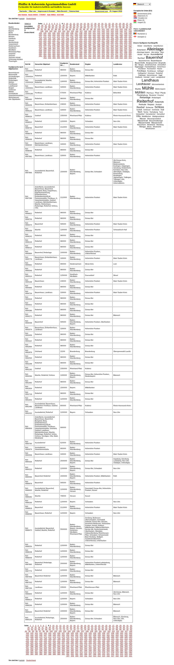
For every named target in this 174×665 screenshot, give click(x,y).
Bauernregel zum (101, 11)
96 (84, 29)
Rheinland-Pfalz (15, 52)
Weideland (151, 125)
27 (127, 24)
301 (58, 48)
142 (99, 33)
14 (81, 24)
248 (103, 43)
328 (85, 50)
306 (81, 48)
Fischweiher (151, 69)
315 (121, 48)
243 (81, 43)
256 (45, 45)
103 (112, 29)
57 (42, 27)
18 (95, 24)
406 (63, 58)
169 (126, 35)
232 (126, 41)
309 (94, 48)
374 (103, 54)
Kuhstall (147, 77)
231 (121, 41)
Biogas (141, 65)
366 (67, 54)
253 (126, 43)
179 (76, 37)
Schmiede (155, 110)
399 (121, 56)
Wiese (149, 127)
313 (112, 48)
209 (117, 39)
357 (121, 52)
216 (54, 41)
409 (76, 58)
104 (117, 29)
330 (94, 50)
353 (103, 52)
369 (81, 54)
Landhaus (150, 80)
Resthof (141, 107)
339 (40, 52)
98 (91, 29)
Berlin (11, 33)
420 (126, 58)
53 (123, 25)
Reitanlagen (156, 98)
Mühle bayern (160, 89)
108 (42, 31)
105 (121, 29)
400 (126, 56)
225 (94, 41)
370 (85, 54)
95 (80, 29)
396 (108, 56)
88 (56, 29)
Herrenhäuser (152, 75)
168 (121, 35)
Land (153, 77)
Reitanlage (145, 97)
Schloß (139, 110)
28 (130, 24)
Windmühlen (150, 129)
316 (126, 48)
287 (90, 46)
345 (67, 52)
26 (123, 24)
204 (94, 39)
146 (117, 33)
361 (45, 54)
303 (67, 48)
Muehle (138, 89)
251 (117, 43)
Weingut (142, 127)
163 (99, 35)
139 (85, 33)
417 (112, 58)
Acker (139, 46)
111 (55, 31)
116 (77, 31)
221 (76, 41)
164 (103, 35)
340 (45, 52)
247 (99, 43)
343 (58, 52)
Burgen (11, 88)
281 (63, 46)
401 (130, 56)
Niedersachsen (14, 46)
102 (108, 29)
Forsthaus (141, 71)
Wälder (11, 92)
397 (112, 56)
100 (99, 29)
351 (94, 52)
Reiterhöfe (159, 102)
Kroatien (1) (142, 18)
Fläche (159, 69)
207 (108, 39)
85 (45, 29)
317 (130, 48)
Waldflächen (146, 116)
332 (103, 50)
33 (53, 25)
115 (72, 31)
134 (63, 33)
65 (70, 27)
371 (90, 54)
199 (72, 39)
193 (45, 39)
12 (74, 24)
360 (40, 54)
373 (99, 54)
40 (77, 25)
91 (66, 29)
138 (81, 33)
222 (81, 41)
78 (116, 27)
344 (63, 52)
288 (94, 46)
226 (99, 41)
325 (72, 50)
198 (67, 39)
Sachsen (12, 56)
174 (54, 37)
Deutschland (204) (143, 14)
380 (130, 54)
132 (54, 33)
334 (112, 50)
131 (49, 33)
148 (126, 33)
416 (108, 58)
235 (45, 43)
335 (117, 50)
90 (63, 29)
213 (40, 41)
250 (112, 43)
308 (90, 48)
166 (112, 35)
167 (117, 35)
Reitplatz (150, 105)
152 (49, 35)
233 (130, 41)
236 (49, 43)
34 (56, 25)
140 (90, 33)
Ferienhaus (161, 67)
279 (54, 46)
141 (94, 33)
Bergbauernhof (151, 63)
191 (130, 37)
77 (113, 27)
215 (49, 41)
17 (91, 24)
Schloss (159, 107)
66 (74, 27)
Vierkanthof (140, 114)
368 (76, 54)
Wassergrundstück (154, 119)
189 (121, 37)
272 (117, 45)
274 (126, 45)
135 (67, 33)
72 (95, 27)
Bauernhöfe (140, 63)
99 (94, 29)
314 (117, 48)
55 (130, 25)
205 (99, 39)
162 (94, 35)
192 (40, 39)
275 (130, 45)
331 (99, 50)
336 (121, 50)
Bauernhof (154, 57)
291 (108, 46)
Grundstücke (13, 94)
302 (63, 48)
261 (67, 45)
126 (121, 31)
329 (90, 50)
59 (49, 27)
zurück (21, 19)
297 (40, 48)
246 (94, 43)
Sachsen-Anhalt (14, 57)
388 (72, 56)
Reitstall (159, 105)
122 (103, 31)
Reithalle (142, 105)
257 (49, 45)
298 (45, 48)
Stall (162, 110)
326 (76, 50)
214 (45, 41)
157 (72, 35)
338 (130, 50)
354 (108, 52)
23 (113, 24)
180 (81, 37)
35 (60, 25)
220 (72, 41)
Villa (138, 116)
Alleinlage (155, 49)
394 (99, 56)
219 (67, 41)
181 (85, 37)
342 (54, 52)
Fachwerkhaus (150, 67)
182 (90, 37)
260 (63, 45)
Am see (146, 54)
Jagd (160, 75)
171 (40, 37)
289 (99, 46)
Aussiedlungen (14, 76)
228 (108, 41)
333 (108, 50)
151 (45, 35)
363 (54, 54)
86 (48, 29)
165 (108, 35)
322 (58, 50)
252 (121, 43)
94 (77, 29)
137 (76, 33)
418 (117, 58)
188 (117, 37)
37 (67, 25)
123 (108, 31)
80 (123, 27)
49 (109, 25)
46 (98, 25)
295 (126, 46)
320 (49, 50)
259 (58, 45)
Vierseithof (160, 114)
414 (99, 58)
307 (85, 48)
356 (117, 52)
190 (126, 37)
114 (68, 31)
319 (45, 50)
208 (112, 39)
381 (40, 56)
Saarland (12, 54)
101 (103, 29)
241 (72, 43)
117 (81, 31)
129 (40, 33)
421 (130, 58)
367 (72, 54)
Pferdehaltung (142, 95)
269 (103, 45)
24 (116, 24)
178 (72, 37)
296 (130, 46)
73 (98, 27)
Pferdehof (152, 95)
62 (60, 27)
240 (67, 43)
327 (81, 50)
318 (40, 50)
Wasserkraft (143, 121)
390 (81, 56)
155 (63, 35)
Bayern (11, 31)
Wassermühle (144, 123)
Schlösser (147, 110)
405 (58, 58)
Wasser (143, 119)
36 (63, 25)
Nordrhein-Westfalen (13, 49)
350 (90, 52)
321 (54, 50)
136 (72, 33)
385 (58, 56)
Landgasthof (160, 77)
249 (108, 43)
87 (52, 29)
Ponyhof (160, 95)
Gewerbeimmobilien (16, 95)
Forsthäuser (151, 71)
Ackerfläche (148, 46)
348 (81, 52)
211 (126, 39)
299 (49, 48)
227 (103, 41)
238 (58, 43)
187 (112, 37)
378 (121, 54)
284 (76, 46)
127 (126, 31)
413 (94, 58)
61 (56, 27)
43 (88, 25)
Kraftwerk (138, 77)
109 (46, 31)
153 (54, 35)
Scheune (149, 107)
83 (38, 29)
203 (90, 39)
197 (63, 39)
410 (81, 58)
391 (85, 56)
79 (120, 27)
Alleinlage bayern (143, 52)
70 (88, 27)
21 (106, 24)
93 (73, 29)
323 (63, 50)
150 (40, 35)
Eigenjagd (139, 67)
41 (81, 25)
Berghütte (162, 63)
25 (120, 24)
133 (58, 33)
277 (45, 46)
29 (38, 25)
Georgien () (141, 37)
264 (81, 45)
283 (72, 46)
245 (90, 43)
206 (103, 39)
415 (103, 58)
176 (63, 37)
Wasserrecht (156, 123)
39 (74, 25)
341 (49, 52)
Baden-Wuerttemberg (14, 28)
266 (90, 45)
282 (67, 46)
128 (130, 31)
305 (76, 48)
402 (45, 58)
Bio (136, 65)
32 (49, 25)
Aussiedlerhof (156, 54)
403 (49, 58)
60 (53, 27)
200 (76, 39)
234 (40, 43)
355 (112, 52)
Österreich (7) (142, 16)
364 (58, 54)
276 (40, 46)
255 (40, 45)
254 (130, 43)
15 (84, 24)
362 (49, 54)
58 (45, 27)
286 (85, 46)
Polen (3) (140, 20)
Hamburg (12, 38)
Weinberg (160, 125)
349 (85, 52)
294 (121, 46)
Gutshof (159, 73)
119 (90, 31)
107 (130, 29)
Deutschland (31, 19)
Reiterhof (145, 101)
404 (54, 58)
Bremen (11, 36)
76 (109, 27)
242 (76, 43)
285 (81, 46)
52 (120, 25)
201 (81, 39)
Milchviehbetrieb (158, 84)
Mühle (148, 88)
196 (58, 39)
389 (76, 56)
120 (94, 31)
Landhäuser (143, 83)
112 (59, 31)
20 (102, 24)
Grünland (151, 73)
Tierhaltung (154, 112)
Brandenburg (13, 35)
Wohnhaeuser (14, 97)
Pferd (157, 93)
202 (85, 39)
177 (67, 37)
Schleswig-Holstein (16, 59)
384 (54, 56)
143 (103, 33)
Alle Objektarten (14, 99)
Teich (140, 112)
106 (126, 29)
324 (67, 50)
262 (72, 45)
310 (99, 48)
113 (64, 31)
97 (87, 29)
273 (121, 45)
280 (58, 46)
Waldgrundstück (158, 116)
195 (54, 39)
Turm (161, 112)
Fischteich (142, 69)
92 (70, 29)
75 (106, 27)
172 (45, 37)
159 (81, 35)
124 (112, 31)
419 (121, 58)
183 (94, 37)
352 (99, 52)
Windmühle (157, 127)
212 (130, 39)
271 (112, 45)
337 (126, 50)
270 (108, 45)
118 (85, 31)
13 (77, 24)
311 (103, 48)
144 (108, 33)
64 (67, 27)
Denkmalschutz (150, 65)
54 (127, 25)
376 (112, 54)
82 (130, 27)
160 (85, 35)
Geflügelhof (142, 73)
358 (126, 52)
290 (103, 46)
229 (112, 41)
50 (113, 25)
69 (84, 27)
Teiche (145, 112)
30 (42, 25)
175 (58, 37)
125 (117, 31)
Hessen (11, 40)
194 (49, 39)
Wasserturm (141, 125)
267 (94, 45)
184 (99, 37)
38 (70, 25)
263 (76, 45)
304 (72, 48)
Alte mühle (155, 52)
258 (54, 45)
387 (67, 56)
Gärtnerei (142, 75)
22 (109, 24)
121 (99, 31)
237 (54, 43)
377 (117, 54)
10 (67, 24)
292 (112, 46)
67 (77, 27)
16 (88, 24)
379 (126, 54)
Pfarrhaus (150, 93)
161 (90, 35)
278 (49, 46)
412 (90, 58)
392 (90, 56)
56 (38, 27)
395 (103, 56)
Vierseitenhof (150, 114)
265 (85, 45)
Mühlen (140, 92)
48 (106, 25)
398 (117, 56)
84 (41, 29)
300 (54, 48)
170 (130, 35)
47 (102, 25)
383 (49, 56)
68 (81, 27)
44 (91, 25)
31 (45, 25)
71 (91, 27)
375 (108, 54)
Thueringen (13, 61)
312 (108, 48)
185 (103, 37)
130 (45, 33)
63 (63, 27)
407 (67, 58)
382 (45, 56)
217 (58, 41)
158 (76, 35)
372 (94, 54)
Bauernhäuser (156, 61)
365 (63, 54)
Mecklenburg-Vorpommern (14, 43)
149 (130, 33)
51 (116, 25)
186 (108, 37)
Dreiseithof (162, 65)
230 (117, 41)
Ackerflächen (158, 46)
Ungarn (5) (141, 22)
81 (127, 27)
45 (95, 25)
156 (67, 35)
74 (102, 27)
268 (99, 45)
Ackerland (141, 50)
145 (112, 33)
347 (76, 52)
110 (51, 31)
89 (59, 29)
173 (49, 37)
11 (70, 24)
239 (63, 43)
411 (85, 58)
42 (84, 25)
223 (85, 41)
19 (98, 24)
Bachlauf (141, 58)
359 (130, 52)
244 (85, 43)
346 (72, 52)
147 (121, 33)
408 (72, 58)
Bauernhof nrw (144, 61)
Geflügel (160, 71)
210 (121, 39)
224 (90, 41)
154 (58, 35)
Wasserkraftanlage (156, 121)
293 (117, 46)
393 (94, 56)
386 (63, 56)
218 (63, 41)
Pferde (163, 93)
